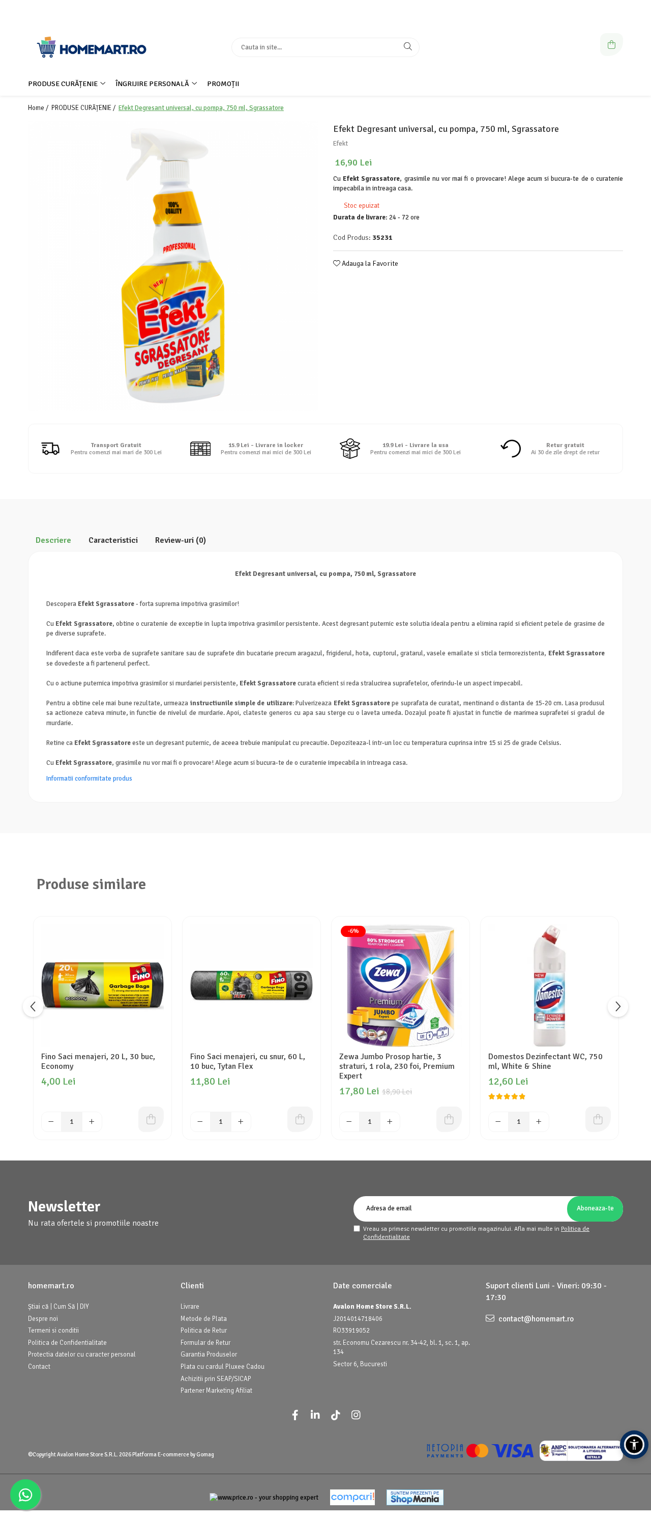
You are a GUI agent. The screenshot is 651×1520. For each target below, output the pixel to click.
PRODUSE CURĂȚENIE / (84, 108)
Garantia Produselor (209, 1354)
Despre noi (43, 1319)
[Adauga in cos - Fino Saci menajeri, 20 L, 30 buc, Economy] (151, 1119)
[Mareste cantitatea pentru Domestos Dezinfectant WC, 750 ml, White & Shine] (539, 1122)
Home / (39, 108)
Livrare (190, 1307)
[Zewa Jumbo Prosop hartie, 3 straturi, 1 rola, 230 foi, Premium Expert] (400, 985)
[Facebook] (295, 1415)
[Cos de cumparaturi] (611, 44)
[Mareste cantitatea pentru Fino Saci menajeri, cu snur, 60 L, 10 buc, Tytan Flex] (241, 1122)
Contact (39, 1367)
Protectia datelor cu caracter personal (82, 1354)
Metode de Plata (204, 1319)
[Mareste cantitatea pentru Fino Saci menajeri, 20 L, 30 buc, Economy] (92, 1122)
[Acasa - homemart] (91, 47)
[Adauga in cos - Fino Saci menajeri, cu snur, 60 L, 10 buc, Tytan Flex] (300, 1119)
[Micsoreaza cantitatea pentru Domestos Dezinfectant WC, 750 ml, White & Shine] (498, 1122)
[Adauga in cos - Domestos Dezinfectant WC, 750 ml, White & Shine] (598, 1119)
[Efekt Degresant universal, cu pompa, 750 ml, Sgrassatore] (173, 266)
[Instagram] (356, 1415)
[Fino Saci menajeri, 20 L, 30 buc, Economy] (102, 985)
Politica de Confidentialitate (67, 1343)
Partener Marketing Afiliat (216, 1391)
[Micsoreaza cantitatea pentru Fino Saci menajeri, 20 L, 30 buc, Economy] (51, 1122)
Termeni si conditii (53, 1330)
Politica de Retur (204, 1330)
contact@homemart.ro (535, 1318)
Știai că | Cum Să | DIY (58, 1307)
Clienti (192, 1286)
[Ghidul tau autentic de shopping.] (352, 1497)
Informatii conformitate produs (89, 779)
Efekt (340, 144)
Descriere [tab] (53, 540)
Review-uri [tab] (180, 540)
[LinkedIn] (315, 1415)
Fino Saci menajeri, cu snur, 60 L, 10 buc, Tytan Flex (247, 1061)
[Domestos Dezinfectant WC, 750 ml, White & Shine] (549, 985)
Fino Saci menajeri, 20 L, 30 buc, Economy (98, 1061)
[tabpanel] (173, 266)
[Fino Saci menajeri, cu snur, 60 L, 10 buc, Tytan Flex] (251, 985)
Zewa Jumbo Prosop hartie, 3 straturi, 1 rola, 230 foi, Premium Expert (397, 1066)
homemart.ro (51, 1286)
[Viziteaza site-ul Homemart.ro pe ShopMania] (415, 1497)
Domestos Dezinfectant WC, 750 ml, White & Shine (545, 1061)
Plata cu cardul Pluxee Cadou (222, 1367)
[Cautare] (408, 47)
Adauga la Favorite (369, 263)
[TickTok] (336, 1415)
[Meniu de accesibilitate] (634, 1444)
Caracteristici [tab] (113, 540)
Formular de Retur (205, 1343)
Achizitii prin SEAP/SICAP (216, 1379)
